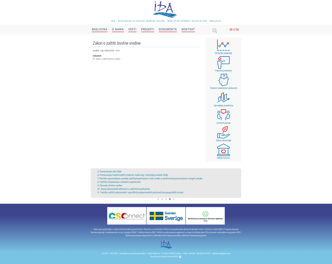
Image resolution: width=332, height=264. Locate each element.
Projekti (147, 29)
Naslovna (99, 29)
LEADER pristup (223, 122)
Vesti (132, 29)
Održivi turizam (223, 157)
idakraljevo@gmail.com (221, 253)
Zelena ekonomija (223, 140)
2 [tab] (162, 199)
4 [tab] (170, 199)
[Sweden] (166, 215)
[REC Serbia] (205, 215)
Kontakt (188, 29)
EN (237, 29)
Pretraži (214, 30)
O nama (118, 29)
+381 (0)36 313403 (203, 253)
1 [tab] (158, 199)
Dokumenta (168, 29)
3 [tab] (166, 199)
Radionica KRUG (172, 256)
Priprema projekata (223, 70)
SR (231, 29)
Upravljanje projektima (223, 105)
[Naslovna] (166, 9)
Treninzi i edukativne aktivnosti (223, 87)
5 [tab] (173, 199)
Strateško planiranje (223, 52)
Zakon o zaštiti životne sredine (108, 59)
